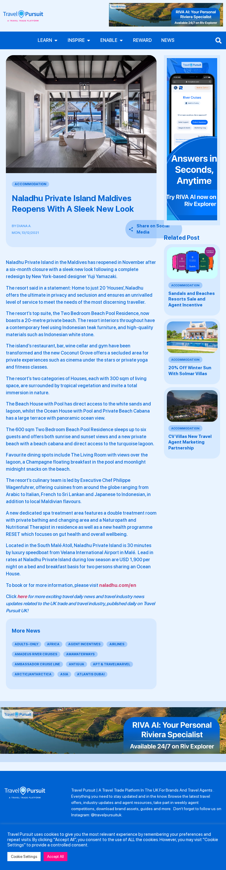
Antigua (76, 664)
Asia (64, 674)
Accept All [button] (55, 856)
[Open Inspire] (88, 40)
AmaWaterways (80, 654)
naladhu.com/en (117, 585)
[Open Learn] (56, 40)
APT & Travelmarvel (111, 664)
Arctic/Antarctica (33, 674)
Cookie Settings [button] (24, 856)
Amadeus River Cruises (36, 654)
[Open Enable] (121, 40)
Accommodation (30, 184)
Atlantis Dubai (90, 674)
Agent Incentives (84, 644)
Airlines (116, 644)
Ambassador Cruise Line (37, 664)
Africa (53, 644)
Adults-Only (26, 644)
